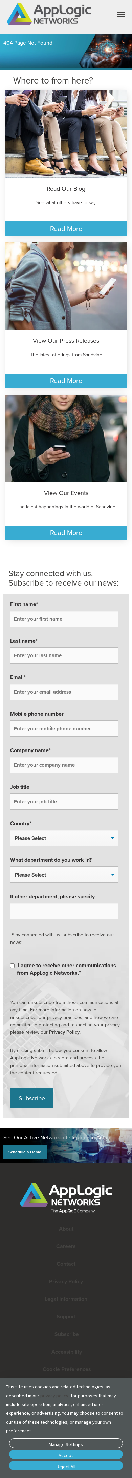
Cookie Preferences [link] (67, 1369)
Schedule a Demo (24, 1151)
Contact (66, 1264)
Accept (66, 1455)
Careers (66, 1246)
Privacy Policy (64, 1032)
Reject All (66, 1466)
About (66, 1229)
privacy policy (54, 1395)
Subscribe (66, 1334)
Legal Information (66, 1299)
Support (66, 1316)
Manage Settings (66, 1444)
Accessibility (66, 1352)
